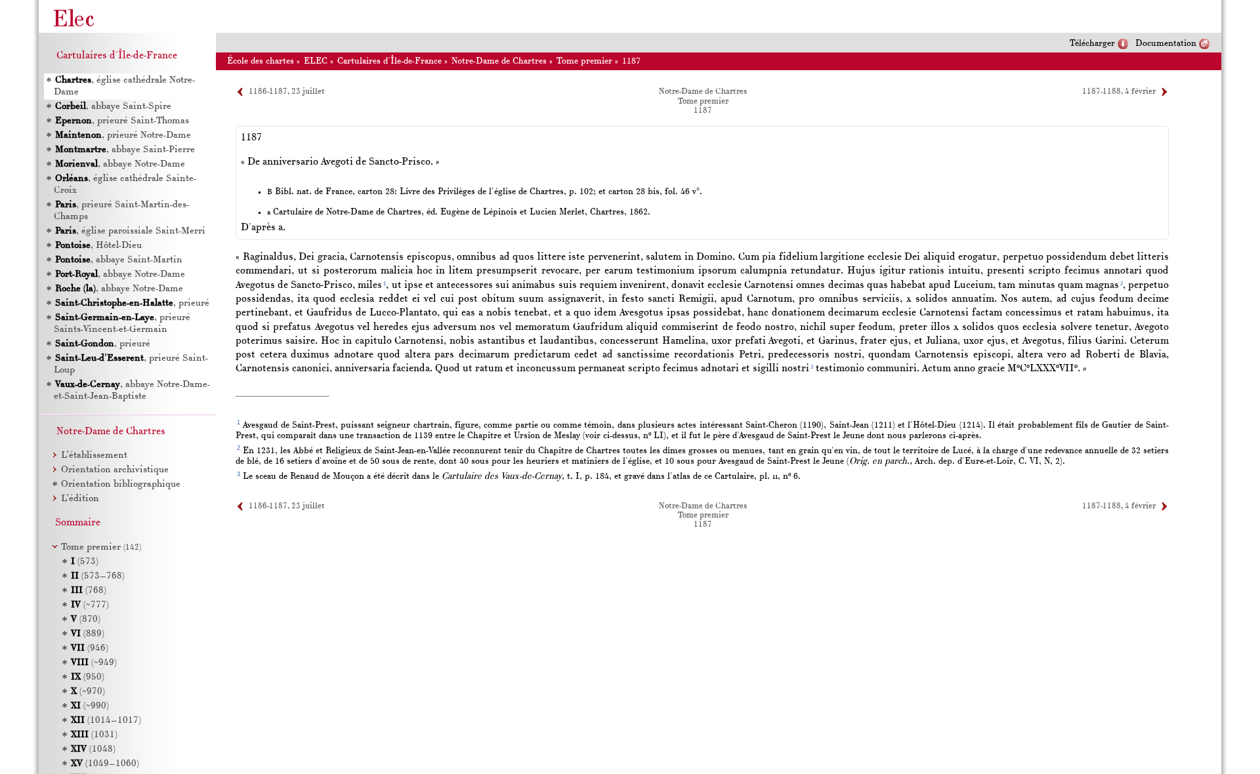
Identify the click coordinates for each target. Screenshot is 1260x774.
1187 (631, 61)
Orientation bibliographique (120, 484)
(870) (85, 619)
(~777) (90, 605)
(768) (88, 591)
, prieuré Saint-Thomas (122, 121)
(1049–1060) (105, 764)
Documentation (1165, 43)
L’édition (80, 499)
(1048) (93, 749)
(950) (87, 677)
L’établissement (94, 455)
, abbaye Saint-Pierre (125, 150)
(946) (89, 648)
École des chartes (260, 61)
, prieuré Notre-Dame (123, 135)
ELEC (315, 61)
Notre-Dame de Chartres (499, 61)
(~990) (90, 706)
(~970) (88, 692)
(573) (84, 562)
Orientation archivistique (115, 470)
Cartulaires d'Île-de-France (389, 61)
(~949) (94, 663)
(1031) (94, 735)
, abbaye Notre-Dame (120, 164)
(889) (87, 634)
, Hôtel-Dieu (98, 246)
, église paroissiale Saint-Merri (130, 231)
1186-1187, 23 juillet (287, 92)
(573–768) (98, 576)
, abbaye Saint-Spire (113, 107)
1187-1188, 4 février (1119, 92)
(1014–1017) (106, 720)
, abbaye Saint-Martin (118, 260)
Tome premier (584, 61)
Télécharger (1092, 43)
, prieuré (132, 303)
